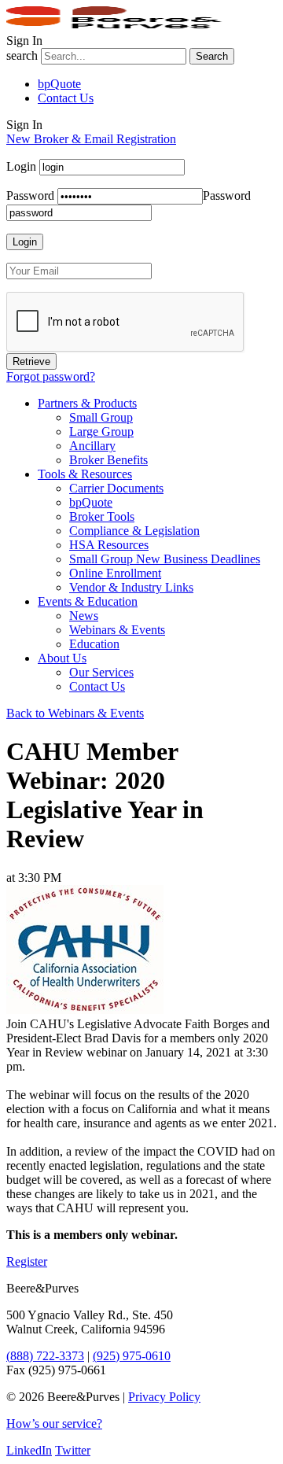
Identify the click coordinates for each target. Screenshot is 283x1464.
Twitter (72, 1450)
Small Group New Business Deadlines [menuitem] (164, 559)
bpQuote (59, 83)
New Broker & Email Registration (91, 139)
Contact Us (66, 98)
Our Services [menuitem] (101, 672)
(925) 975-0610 (132, 1356)
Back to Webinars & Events (75, 713)
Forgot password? (50, 376)
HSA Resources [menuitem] (109, 544)
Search (212, 56)
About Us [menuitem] (62, 658)
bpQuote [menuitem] (90, 502)
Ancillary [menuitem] (92, 445)
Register (26, 1261)
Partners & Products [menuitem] (87, 403)
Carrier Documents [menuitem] (116, 488)
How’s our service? (54, 1423)
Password (30, 195)
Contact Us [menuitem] (97, 686)
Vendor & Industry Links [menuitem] (131, 587)
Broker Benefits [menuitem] (108, 459)
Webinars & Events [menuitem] (117, 629)
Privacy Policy (164, 1396)
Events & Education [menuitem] (88, 601)
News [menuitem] (83, 615)
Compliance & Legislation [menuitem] (134, 530)
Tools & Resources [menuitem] (85, 474)
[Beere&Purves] (119, 26)
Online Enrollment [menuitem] (115, 573)
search (22, 55)
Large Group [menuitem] (101, 431)
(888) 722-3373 (45, 1356)
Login (21, 166)
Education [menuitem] (94, 644)
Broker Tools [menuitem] (101, 516)
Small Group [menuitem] (101, 417)
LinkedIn (29, 1450)
